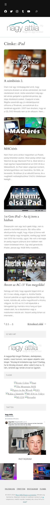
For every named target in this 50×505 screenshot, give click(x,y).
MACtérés (10, 149)
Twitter (21, 489)
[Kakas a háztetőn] (15, 394)
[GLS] (36, 390)
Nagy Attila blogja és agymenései (26, 495)
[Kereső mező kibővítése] (36, 11)
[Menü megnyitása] (5, 4)
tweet (24, 502)
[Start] (33, 383)
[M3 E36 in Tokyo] (34, 394)
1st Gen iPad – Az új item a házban (21, 218)
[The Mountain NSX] (25, 386)
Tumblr (43, 489)
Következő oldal (37, 324)
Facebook (10, 489)
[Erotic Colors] (21, 383)
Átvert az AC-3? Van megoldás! (24, 285)
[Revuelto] (30, 397)
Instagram (32, 489)
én (43, 497)
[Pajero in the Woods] (21, 390)
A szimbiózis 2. (13, 81)
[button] (8, 471)
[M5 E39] (19, 397)
